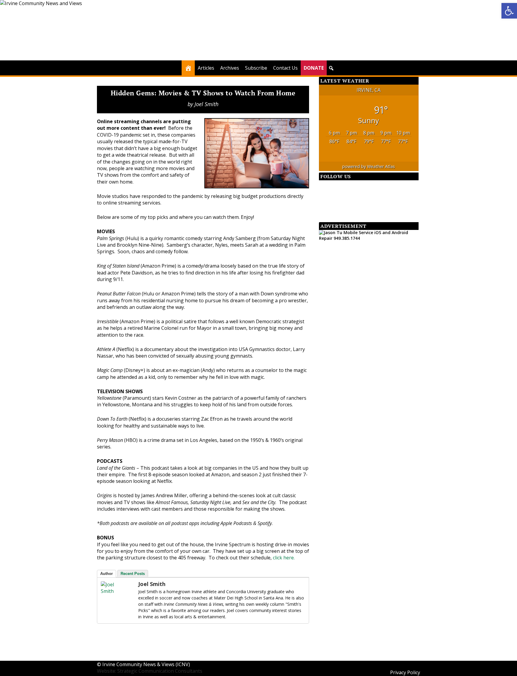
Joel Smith (206, 104)
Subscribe (256, 68)
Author (106, 573)
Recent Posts (133, 573)
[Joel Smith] (113, 591)
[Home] (188, 67)
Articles (206, 68)
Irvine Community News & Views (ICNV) (146, 664)
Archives (229, 68)
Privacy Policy (405, 672)
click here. (284, 557)
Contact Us (285, 68)
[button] (331, 68)
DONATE (314, 68)
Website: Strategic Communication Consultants (149, 671)
